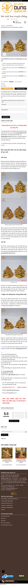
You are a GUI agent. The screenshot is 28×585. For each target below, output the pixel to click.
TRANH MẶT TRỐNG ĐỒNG (7, 507)
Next (25, 458)
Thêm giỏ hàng (7, 88)
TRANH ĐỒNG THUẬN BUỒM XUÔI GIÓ (9, 498)
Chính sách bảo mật (5, 516)
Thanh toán (3, 518)
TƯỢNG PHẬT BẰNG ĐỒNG (7, 501)
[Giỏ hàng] (25, 21)
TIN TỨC (3, 509)
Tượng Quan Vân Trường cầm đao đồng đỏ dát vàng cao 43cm (21, 461)
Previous (2, 458)
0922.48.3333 (11, 486)
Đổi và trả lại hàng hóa (5, 522)
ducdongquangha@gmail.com (11, 488)
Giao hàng (3, 520)
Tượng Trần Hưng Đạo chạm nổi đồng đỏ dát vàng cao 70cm (7, 461)
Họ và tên (4, 104)
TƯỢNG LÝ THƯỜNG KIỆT (7, 505)
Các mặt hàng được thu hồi (6, 524)
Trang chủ (3, 25)
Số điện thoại (5, 109)
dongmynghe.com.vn (10, 489)
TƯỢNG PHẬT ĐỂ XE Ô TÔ (7, 503)
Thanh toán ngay (21, 88)
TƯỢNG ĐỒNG (9, 25)
